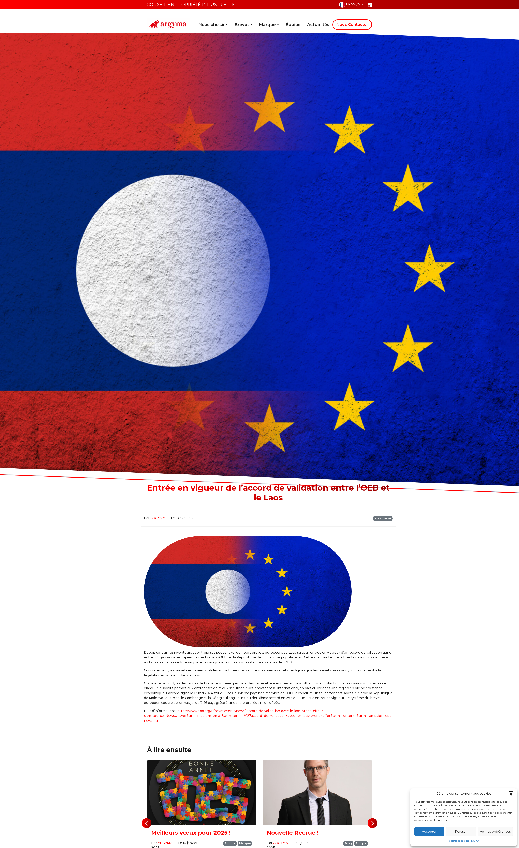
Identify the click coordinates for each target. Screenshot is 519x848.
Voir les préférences (495, 831)
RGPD (475, 840)
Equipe (230, 843)
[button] (511, 794)
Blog (348, 843)
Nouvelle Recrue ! (292, 832)
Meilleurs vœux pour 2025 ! (191, 832)
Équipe (293, 24)
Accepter (429, 831)
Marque (267, 24)
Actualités (318, 24)
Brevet (242, 24)
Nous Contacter (352, 24)
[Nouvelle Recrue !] (317, 792)
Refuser (461, 831)
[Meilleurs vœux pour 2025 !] (201, 792)
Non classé (382, 518)
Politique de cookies (458, 840)
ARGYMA (158, 518)
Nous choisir (211, 24)
